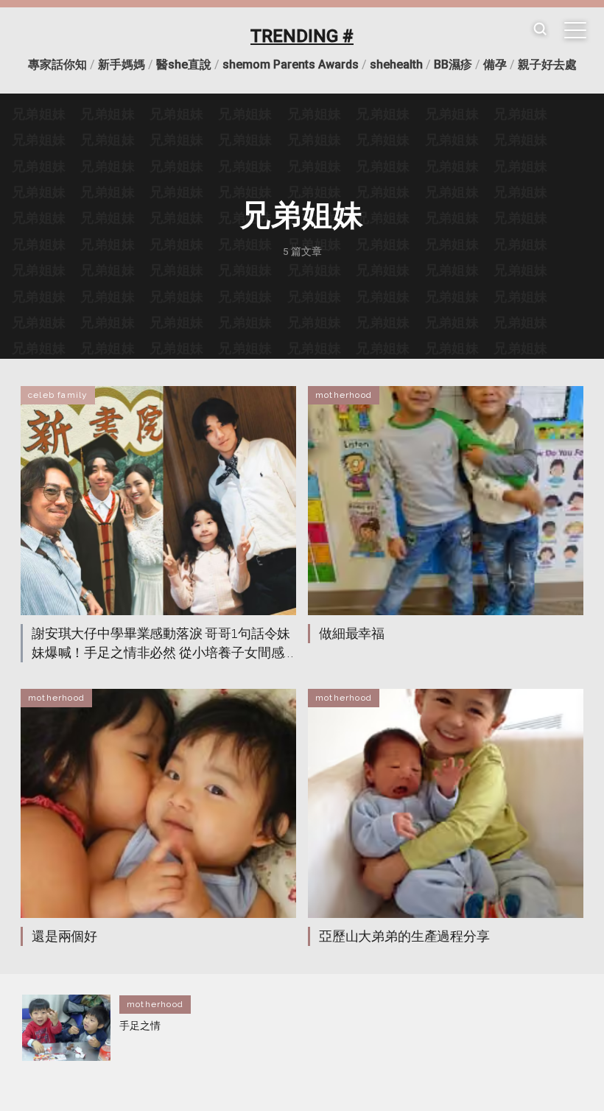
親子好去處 (547, 64)
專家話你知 (57, 64)
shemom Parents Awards (290, 64)
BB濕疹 (453, 64)
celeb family (58, 395)
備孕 (495, 64)
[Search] (540, 30)
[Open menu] (575, 30)
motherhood (343, 395)
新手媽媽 (121, 64)
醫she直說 (183, 64)
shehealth (396, 64)
